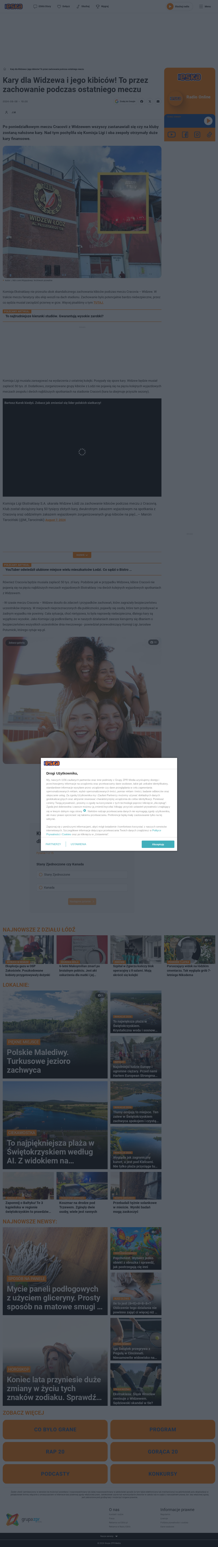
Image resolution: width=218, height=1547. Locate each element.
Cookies (66, 834)
